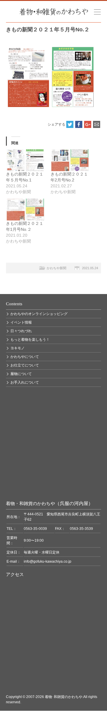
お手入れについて (24, 382)
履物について (21, 374)
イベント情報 (21, 322)
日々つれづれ (21, 331)
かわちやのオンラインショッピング (38, 314)
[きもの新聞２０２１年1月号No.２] (25, 209)
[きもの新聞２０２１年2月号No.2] (70, 160)
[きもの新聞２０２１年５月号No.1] (25, 160)
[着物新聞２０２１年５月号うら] (50, 48)
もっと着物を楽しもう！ (30, 339)
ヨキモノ (17, 348)
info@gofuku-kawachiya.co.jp (47, 561)
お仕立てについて (24, 365)
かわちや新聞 (56, 268)
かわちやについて (24, 357)
